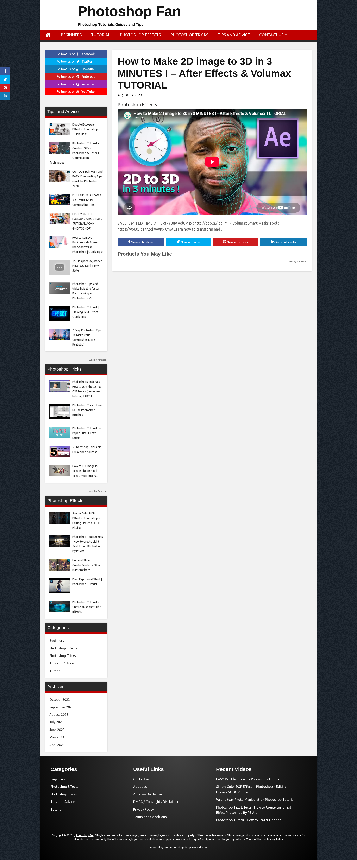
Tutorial (100, 34)
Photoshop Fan (129, 11)
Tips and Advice (234, 34)
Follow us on (76, 54)
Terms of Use (254, 839)
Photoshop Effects (140, 34)
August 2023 (58, 714)
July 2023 (56, 722)
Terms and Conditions (150, 817)
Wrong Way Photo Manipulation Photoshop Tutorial (255, 799)
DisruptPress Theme (195, 847)
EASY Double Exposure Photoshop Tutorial (248, 779)
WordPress (170, 847)
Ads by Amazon (297, 261)
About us (140, 786)
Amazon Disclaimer (147, 794)
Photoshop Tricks (189, 34)
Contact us (271, 34)
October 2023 (59, 699)
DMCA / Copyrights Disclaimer (155, 802)
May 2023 (56, 737)
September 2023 (61, 707)
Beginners (71, 34)
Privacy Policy (143, 809)
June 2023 (57, 730)
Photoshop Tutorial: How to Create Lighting (248, 820)
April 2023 (57, 745)
